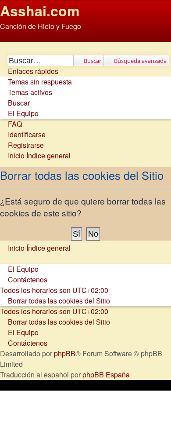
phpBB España (106, 374)
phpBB (64, 353)
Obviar (10, 37)
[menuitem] (36, 82)
